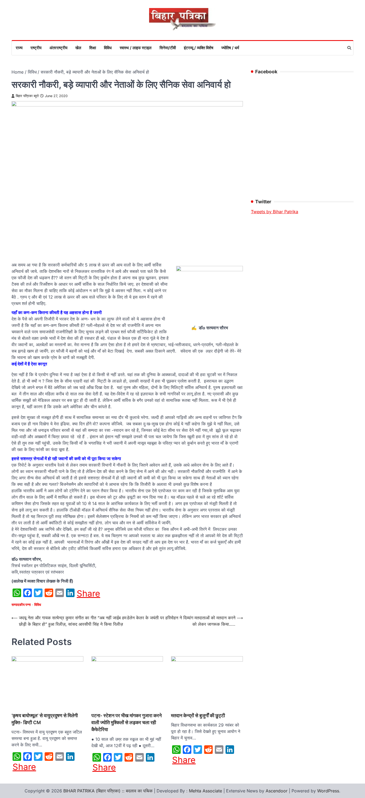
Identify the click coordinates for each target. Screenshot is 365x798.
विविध (108, 47)
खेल (78, 47)
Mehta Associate (206, 790)
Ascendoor (277, 790)
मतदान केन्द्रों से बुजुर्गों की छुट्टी (198, 715)
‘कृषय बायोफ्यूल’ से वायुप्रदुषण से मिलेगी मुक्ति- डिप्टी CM (44, 719)
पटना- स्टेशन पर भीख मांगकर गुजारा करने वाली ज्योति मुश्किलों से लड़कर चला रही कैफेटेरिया (126, 722)
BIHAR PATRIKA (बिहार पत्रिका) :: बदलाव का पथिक (108, 790)
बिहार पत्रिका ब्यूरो (27, 96)
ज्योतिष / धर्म (230, 47)
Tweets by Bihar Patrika (274, 211)
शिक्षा (92, 47)
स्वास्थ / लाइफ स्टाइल (136, 47)
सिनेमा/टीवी (168, 47)
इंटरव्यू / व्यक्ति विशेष (198, 47)
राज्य (19, 47)
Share (88, 593)
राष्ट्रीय (35, 47)
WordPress (328, 790)
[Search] (349, 48)
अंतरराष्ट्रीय (58, 47)
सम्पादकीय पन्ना (21, 605)
